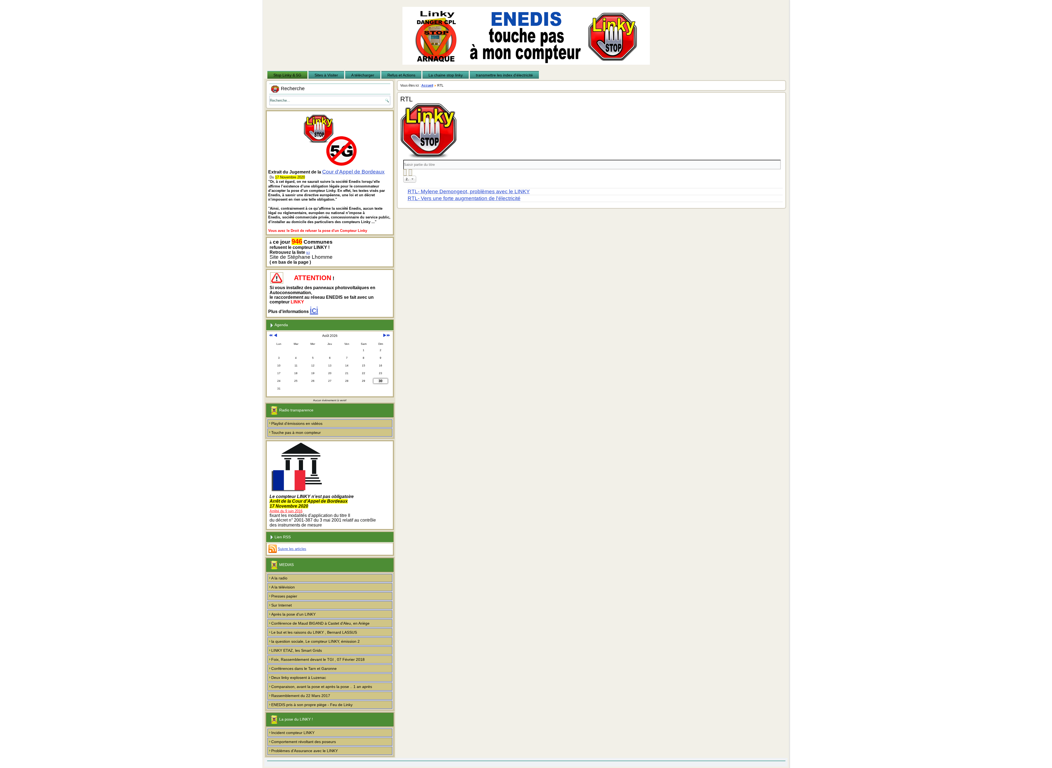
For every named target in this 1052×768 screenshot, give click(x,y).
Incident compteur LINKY (293, 732)
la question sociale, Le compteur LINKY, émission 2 (315, 641)
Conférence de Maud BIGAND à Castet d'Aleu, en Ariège (320, 623)
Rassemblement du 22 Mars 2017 (300, 695)
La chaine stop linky (445, 75)
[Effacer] (410, 172)
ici (308, 253)
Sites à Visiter (326, 75)
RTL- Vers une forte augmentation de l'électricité (464, 198)
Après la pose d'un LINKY (293, 614)
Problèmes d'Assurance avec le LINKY (304, 751)
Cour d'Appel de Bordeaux (353, 172)
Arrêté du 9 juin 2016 (286, 511)
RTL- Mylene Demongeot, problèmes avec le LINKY (469, 191)
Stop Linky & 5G (287, 75)
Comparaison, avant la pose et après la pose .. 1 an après (321, 686)
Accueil (427, 85)
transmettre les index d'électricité (504, 75)
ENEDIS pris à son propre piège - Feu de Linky (312, 704)
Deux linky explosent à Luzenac (298, 677)
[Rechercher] (405, 172)
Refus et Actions (401, 75)
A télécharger (362, 75)
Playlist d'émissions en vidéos (296, 423)
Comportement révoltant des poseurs (303, 741)
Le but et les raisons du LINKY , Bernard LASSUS (314, 632)
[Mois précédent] (275, 336)
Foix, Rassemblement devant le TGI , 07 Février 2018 (318, 659)
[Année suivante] (388, 336)
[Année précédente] (271, 336)
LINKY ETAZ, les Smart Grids (296, 650)
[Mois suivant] (384, 336)
